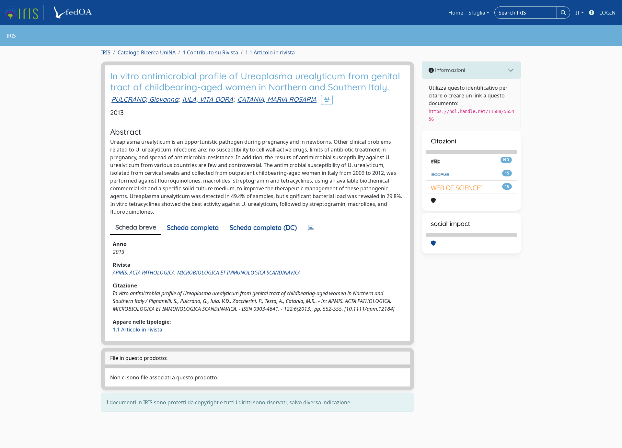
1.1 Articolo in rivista (270, 52)
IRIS (105, 52)
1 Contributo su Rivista (210, 52)
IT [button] (577, 12)
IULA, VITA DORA (207, 99)
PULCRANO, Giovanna (144, 99)
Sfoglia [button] (476, 12)
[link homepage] (23, 12)
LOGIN (607, 12)
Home (455, 12)
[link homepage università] (74, 12)
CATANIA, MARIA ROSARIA (277, 99)
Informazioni (449, 70)
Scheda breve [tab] (135, 227)
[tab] (311, 227)
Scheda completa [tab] (193, 227)
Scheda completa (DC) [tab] (263, 227)
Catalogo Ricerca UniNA (147, 52)
